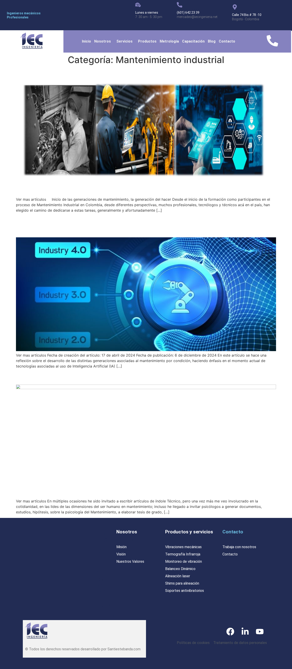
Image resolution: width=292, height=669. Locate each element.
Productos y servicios (189, 532)
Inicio (86, 41)
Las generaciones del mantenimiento (79, 376)
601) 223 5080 (103, 556)
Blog (212, 41)
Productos (147, 41)
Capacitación (193, 41)
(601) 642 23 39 (188, 12)
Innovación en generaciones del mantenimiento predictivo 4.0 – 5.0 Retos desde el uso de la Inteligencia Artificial (142, 224)
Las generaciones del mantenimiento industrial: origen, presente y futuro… (144, 73)
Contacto (227, 41)
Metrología (169, 41)
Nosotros (102, 41)
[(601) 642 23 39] (179, 5)
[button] (104, 41)
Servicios (124, 41)
